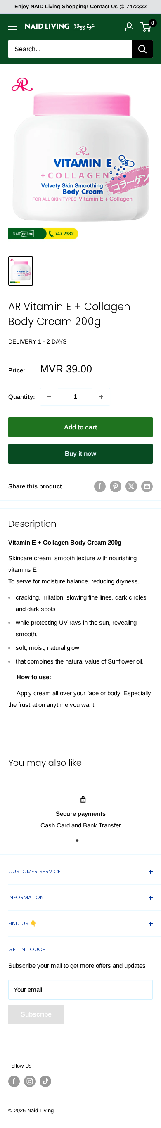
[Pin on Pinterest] (115, 486)
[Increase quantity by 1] (101, 396)
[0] (146, 27)
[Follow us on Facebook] (14, 1081)
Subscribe (36, 1014)
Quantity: (21, 396)
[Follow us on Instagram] (30, 1081)
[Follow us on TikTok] (45, 1081)
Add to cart (80, 427)
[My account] (129, 26)
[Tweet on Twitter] (131, 486)
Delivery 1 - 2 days (37, 341)
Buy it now (80, 453)
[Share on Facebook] (100, 486)
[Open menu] (12, 27)
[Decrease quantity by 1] (49, 396)
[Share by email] (147, 486)
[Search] (142, 49)
